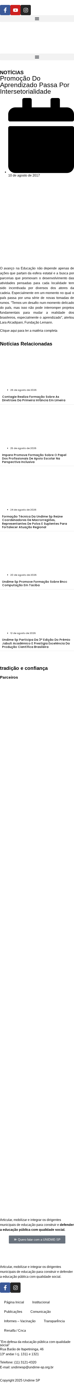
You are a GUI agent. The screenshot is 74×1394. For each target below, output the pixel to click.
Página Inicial (14, 1302)
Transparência (54, 1321)
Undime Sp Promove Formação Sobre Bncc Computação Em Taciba (34, 583)
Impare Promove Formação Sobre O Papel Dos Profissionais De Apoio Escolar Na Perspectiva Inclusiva (34, 458)
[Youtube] (15, 10)
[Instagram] (26, 10)
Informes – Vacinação (20, 1321)
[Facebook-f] (5, 10)
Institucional (41, 1302)
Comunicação (40, 1311)
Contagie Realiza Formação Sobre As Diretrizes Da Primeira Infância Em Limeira (33, 398)
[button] (37, 18)
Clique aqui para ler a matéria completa (28, 330)
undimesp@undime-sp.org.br (32, 1367)
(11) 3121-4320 (25, 1362)
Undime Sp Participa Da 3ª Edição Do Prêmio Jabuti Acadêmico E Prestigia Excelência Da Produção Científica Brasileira (36, 643)
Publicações (13, 1311)
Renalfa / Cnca (15, 1330)
